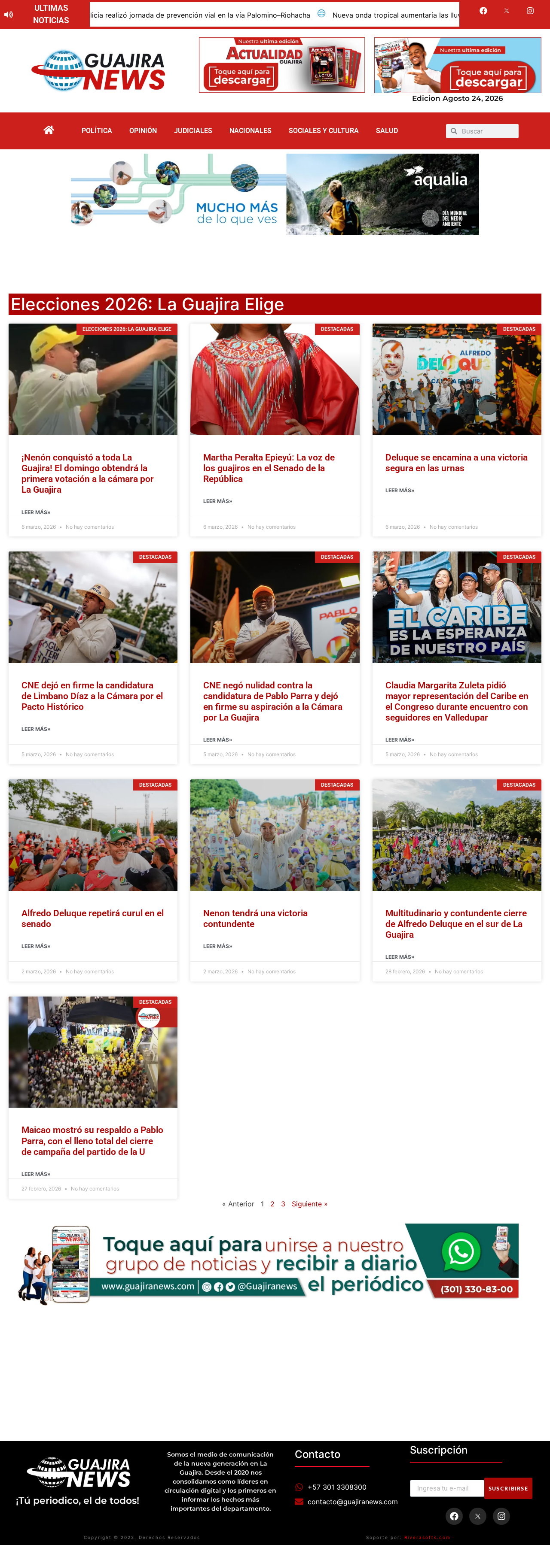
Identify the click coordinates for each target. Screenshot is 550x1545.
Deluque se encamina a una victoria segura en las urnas (456, 462)
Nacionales (250, 131)
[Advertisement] (275, 258)
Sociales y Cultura (324, 131)
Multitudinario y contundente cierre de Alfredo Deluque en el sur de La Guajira (456, 924)
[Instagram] (530, 10)
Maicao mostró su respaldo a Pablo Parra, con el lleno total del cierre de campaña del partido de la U (92, 1141)
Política (97, 131)
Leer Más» (36, 512)
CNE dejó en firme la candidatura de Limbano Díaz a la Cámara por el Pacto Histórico (92, 696)
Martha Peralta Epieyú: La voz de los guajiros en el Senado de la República (269, 468)
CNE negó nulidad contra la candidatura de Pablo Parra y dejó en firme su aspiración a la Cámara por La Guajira (272, 701)
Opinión (143, 131)
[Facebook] (483, 10)
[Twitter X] (507, 10)
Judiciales (193, 131)
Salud (387, 131)
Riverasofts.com (427, 1537)
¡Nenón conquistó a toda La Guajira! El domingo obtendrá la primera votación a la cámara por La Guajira (87, 473)
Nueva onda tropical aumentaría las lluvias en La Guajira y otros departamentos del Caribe (368, 15)
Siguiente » (310, 1204)
